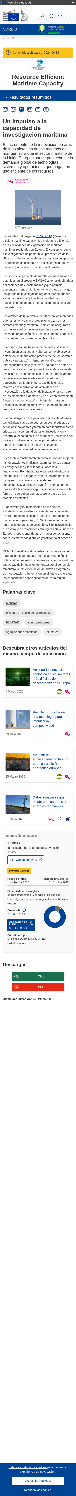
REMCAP (43, 236)
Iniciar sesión (43, 16)
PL (46, 109)
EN (13, 109)
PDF (41, 987)
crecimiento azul (39, 622)
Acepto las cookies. (38, 1480)
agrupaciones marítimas (21, 632)
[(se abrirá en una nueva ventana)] (15, 14)
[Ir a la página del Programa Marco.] (38, 64)
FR (29, 109)
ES (21, 109)
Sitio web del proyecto (24, 861)
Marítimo (11, 603)
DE (5, 109)
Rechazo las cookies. (38, 1490)
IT (38, 109)
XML (41, 976)
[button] (51, 16)
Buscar (60, 16)
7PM (11, 38)
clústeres (52, 632)
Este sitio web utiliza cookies (28, 1467)
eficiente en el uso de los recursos (28, 612)
